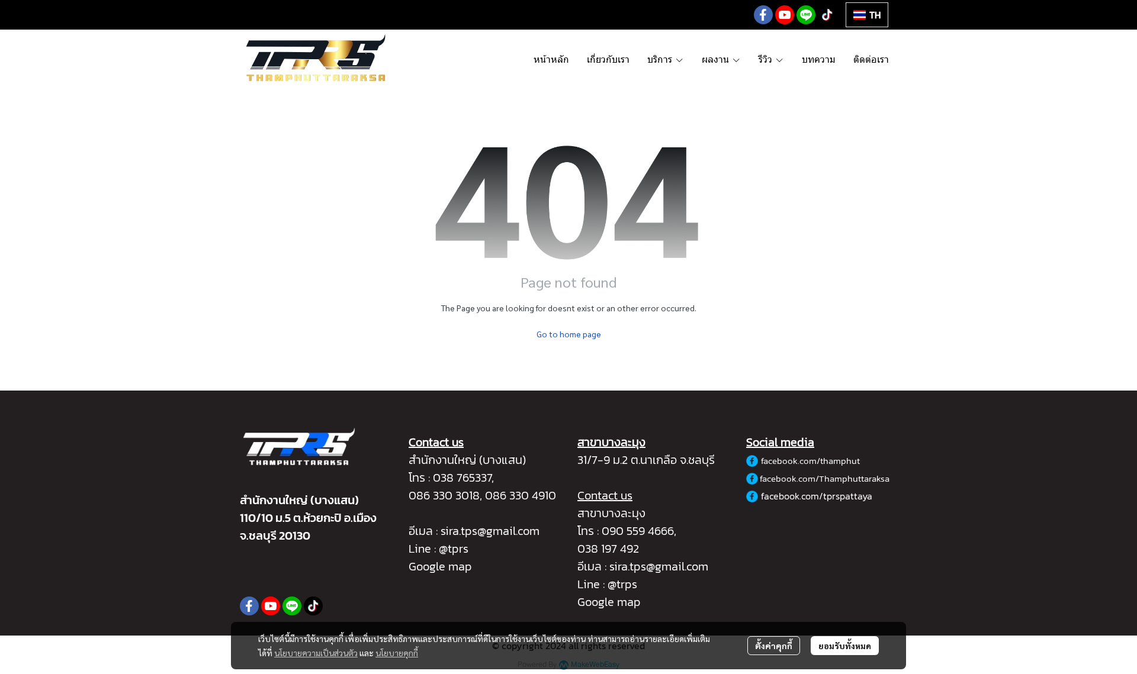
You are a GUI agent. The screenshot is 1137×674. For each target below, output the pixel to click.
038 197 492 (608, 548)
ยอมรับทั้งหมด (844, 645)
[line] (805, 14)
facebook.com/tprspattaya (816, 496)
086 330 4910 (520, 495)
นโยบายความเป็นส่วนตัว (316, 652)
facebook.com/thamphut (810, 460)
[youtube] (784, 14)
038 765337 (462, 477)
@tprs (453, 548)
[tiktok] (827, 14)
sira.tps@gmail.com (490, 531)
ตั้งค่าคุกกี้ (773, 645)
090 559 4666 (638, 531)
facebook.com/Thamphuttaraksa (824, 478)
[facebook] (763, 14)
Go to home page (569, 333)
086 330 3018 (444, 495)
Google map (440, 566)
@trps (622, 584)
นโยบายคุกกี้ (396, 652)
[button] (867, 14)
